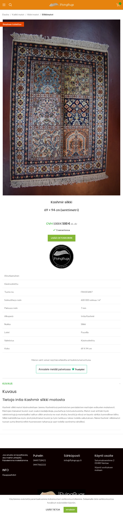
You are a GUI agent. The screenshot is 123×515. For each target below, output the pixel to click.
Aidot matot (33, 14)
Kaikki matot (18, 14)
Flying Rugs (56, 442)
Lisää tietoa (53, 509)
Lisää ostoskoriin (61, 238)
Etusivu (6, 14)
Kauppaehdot (9, 474)
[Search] (10, 5)
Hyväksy (70, 509)
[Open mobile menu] (4, 5)
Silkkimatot (47, 14)
